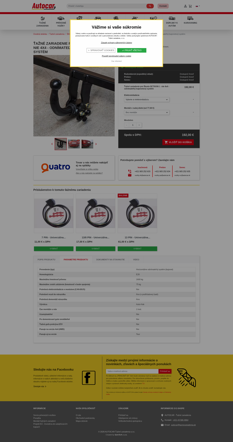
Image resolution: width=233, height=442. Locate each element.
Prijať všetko (131, 50)
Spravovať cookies (101, 50)
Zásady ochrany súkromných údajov (116, 43)
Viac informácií (116, 61)
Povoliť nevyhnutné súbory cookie (116, 56)
